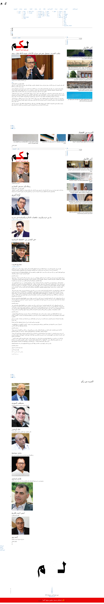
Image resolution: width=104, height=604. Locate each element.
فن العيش (61, 17)
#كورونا (65, 17)
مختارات (60, 11)
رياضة (36, 9)
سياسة (20, 9)
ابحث (81, 38)
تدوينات (39, 15)
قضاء (24, 11)
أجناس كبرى (50, 9)
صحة (24, 15)
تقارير (19, 11)
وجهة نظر (40, 14)
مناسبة (60, 12)
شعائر (60, 15)
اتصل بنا (1, 548)
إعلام (65, 11)
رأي (40, 9)
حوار (47, 14)
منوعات (61, 9)
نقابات (24, 18)
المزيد (66, 9)
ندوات (43, 14)
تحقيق (47, 11)
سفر (59, 14)
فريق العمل (75, 9)
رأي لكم (40, 11)
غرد (13, 125)
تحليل (19, 12)
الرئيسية (15, 9)
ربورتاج (47, 12)
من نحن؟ (2, 545)
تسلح (65, 18)
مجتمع (25, 9)
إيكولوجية (66, 14)
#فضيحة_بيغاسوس (68, 25)
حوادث (24, 12)
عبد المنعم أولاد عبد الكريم (17, 219)
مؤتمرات (30, 12)
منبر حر (39, 12)
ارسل (14, 128)
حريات (56, 9)
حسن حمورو (14, 242)
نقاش (43, 12)
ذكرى (65, 19)
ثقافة (44, 9)
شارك (13, 127)
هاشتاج (39, 17)
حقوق (55, 11)
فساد (65, 12)
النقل (24, 14)
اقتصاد (31, 9)
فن (43, 11)
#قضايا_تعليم (26, 17)
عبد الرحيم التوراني (16, 266)
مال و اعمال (31, 11)
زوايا (65, 21)
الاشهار (1, 547)
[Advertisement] (38, 115)
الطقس (65, 15)
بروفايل (48, 15)
